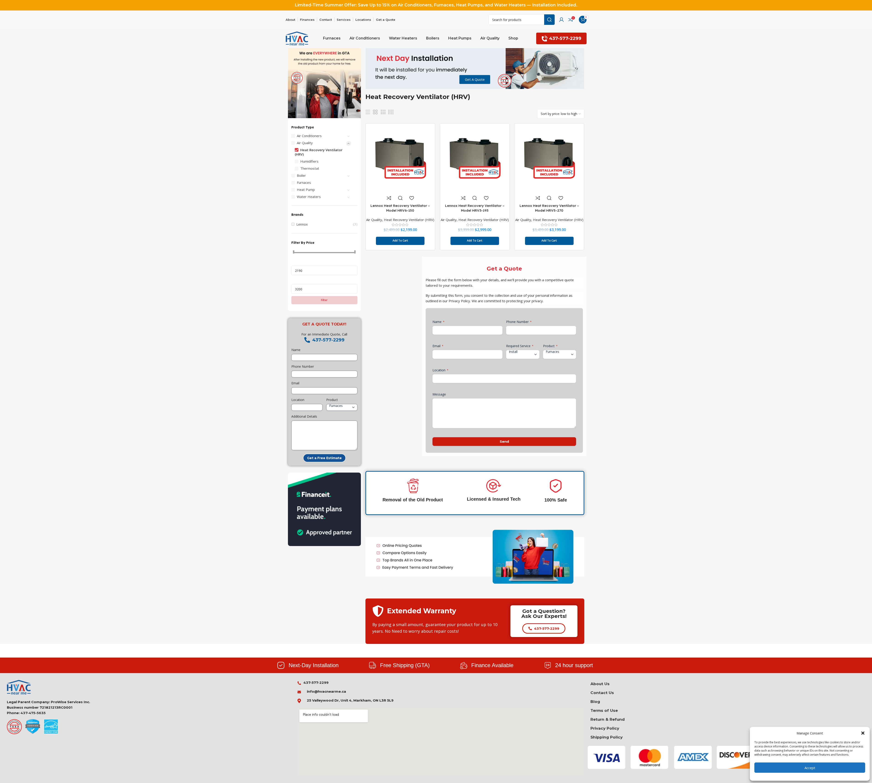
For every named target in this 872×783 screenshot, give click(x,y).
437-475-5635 (33, 713)
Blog (595, 701)
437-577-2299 (565, 38)
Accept (810, 767)
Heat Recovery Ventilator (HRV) (318, 152)
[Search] (549, 19)
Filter (324, 300)
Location (297, 400)
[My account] (561, 19)
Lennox (302, 224)
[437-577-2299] (307, 340)
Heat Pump (306, 189)
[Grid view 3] (383, 112)
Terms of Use (604, 710)
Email (295, 383)
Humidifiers (309, 161)
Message (439, 394)
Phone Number (302, 366)
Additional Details (304, 416)
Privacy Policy (604, 728)
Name (295, 350)
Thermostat (309, 168)
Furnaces (304, 182)
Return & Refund (607, 719)
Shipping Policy (606, 737)
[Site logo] (297, 38)
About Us (600, 684)
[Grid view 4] (390, 112)
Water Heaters (309, 196)
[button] (863, 733)
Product (332, 400)
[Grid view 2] (375, 112)
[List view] (367, 112)
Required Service (519, 346)
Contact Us (602, 692)
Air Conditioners (309, 135)
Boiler (301, 175)
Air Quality (305, 142)
